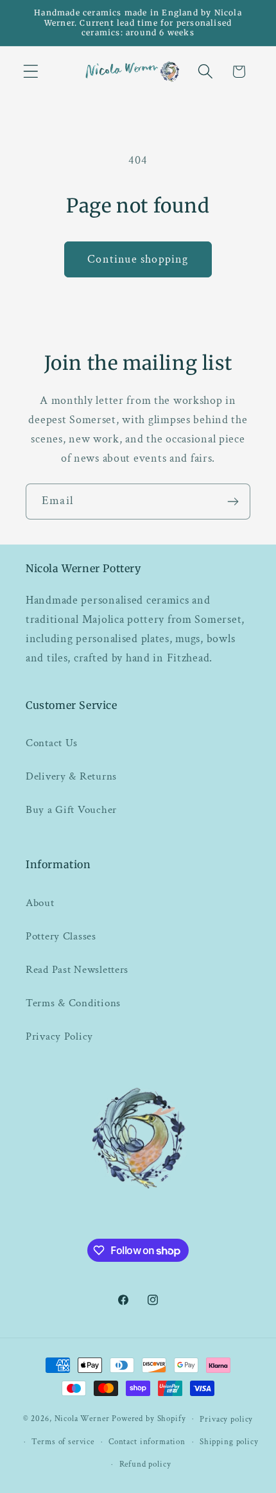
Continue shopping (137, 259)
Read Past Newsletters (77, 970)
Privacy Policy (59, 1036)
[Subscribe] (233, 501)
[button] (31, 72)
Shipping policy (229, 1441)
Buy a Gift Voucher (71, 810)
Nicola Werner (82, 1418)
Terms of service (62, 1441)
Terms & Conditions (73, 1003)
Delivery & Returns (71, 776)
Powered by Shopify (148, 1418)
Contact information (146, 1441)
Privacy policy (226, 1419)
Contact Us (52, 743)
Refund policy (145, 1464)
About (40, 903)
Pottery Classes (61, 936)
